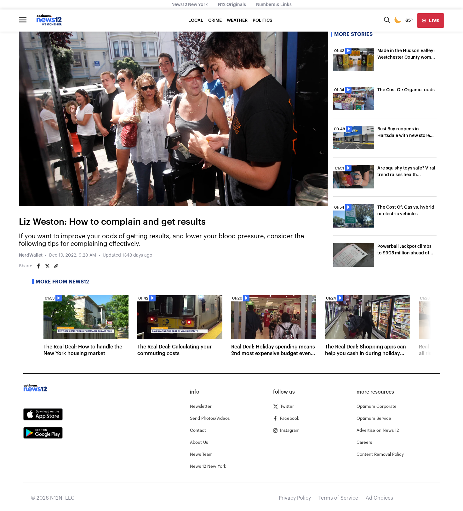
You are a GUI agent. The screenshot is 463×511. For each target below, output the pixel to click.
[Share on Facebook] (38, 266)
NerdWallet (31, 255)
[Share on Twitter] (47, 266)
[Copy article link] (56, 266)
